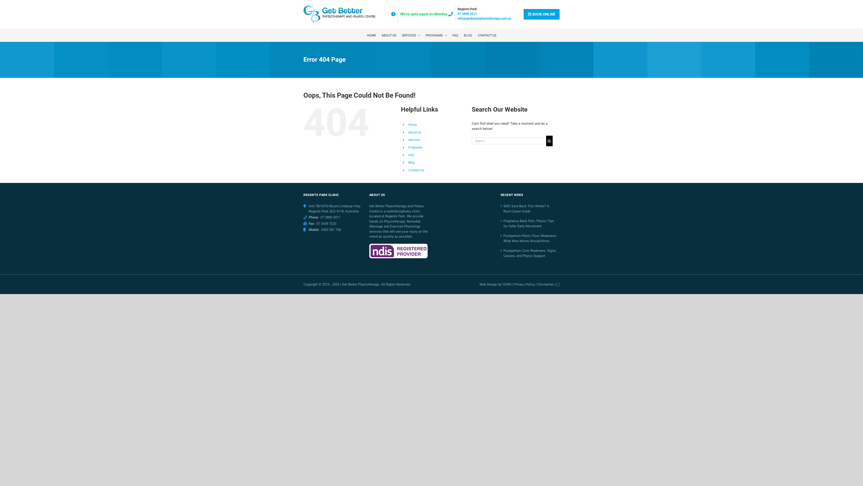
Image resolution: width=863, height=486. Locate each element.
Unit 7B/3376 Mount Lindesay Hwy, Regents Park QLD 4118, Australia (335, 209)
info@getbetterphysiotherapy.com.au (484, 18)
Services (414, 139)
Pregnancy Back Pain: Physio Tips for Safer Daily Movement (528, 223)
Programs (415, 147)
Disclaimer (546, 284)
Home (412, 124)
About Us (414, 132)
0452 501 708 (331, 229)
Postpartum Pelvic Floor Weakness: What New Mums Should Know (530, 238)
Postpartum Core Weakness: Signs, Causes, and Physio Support (529, 253)
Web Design (488, 284)
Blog (411, 162)
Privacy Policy (524, 284)
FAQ (411, 155)
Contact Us (416, 170)
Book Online (543, 14)
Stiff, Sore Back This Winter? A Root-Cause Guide (526, 209)
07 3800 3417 (467, 14)
